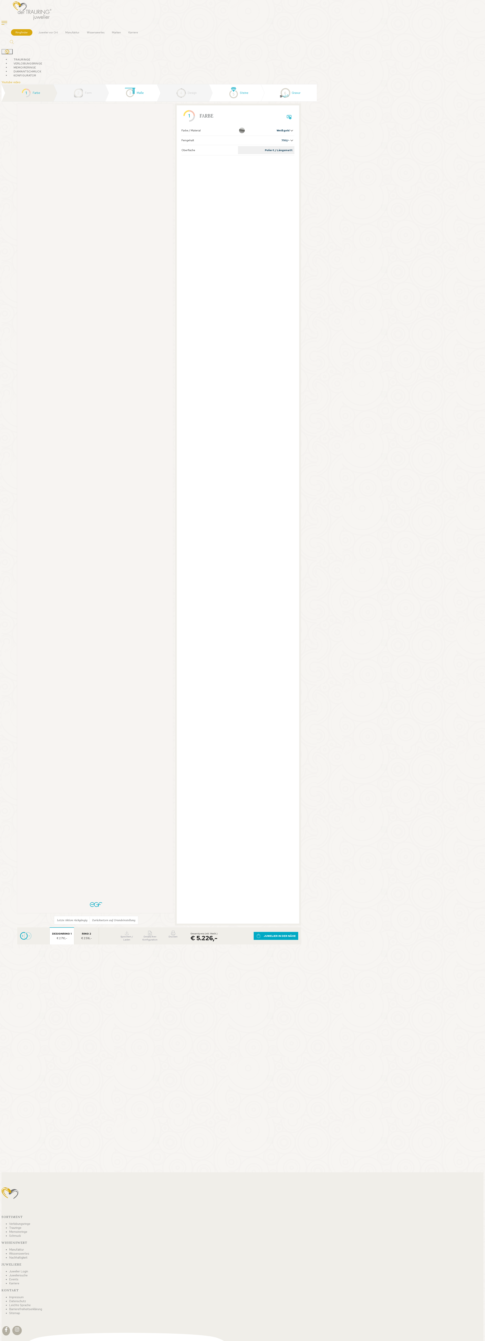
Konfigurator (25, 75)
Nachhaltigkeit (18, 1257)
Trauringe (22, 59)
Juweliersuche (18, 1275)
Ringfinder (22, 32)
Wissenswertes (95, 32)
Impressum (16, 1297)
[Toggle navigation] (4, 23)
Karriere (133, 32)
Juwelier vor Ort (48, 32)
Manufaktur (72, 32)
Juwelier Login (18, 1271)
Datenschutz (17, 1301)
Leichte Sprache (20, 1305)
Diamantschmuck (27, 71)
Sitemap (14, 1313)
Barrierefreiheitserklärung (25, 1309)
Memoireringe (25, 67)
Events (13, 1279)
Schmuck (15, 1236)
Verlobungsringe (28, 63)
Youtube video (11, 82)
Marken (116, 32)
